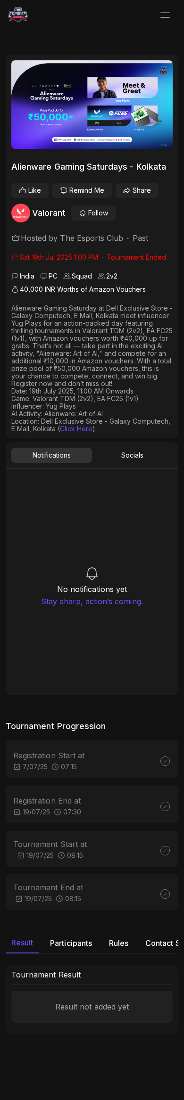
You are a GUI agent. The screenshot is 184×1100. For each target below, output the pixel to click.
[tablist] (92, 455)
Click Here (76, 429)
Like (34, 190)
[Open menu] (165, 15)
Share (142, 190)
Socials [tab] (132, 455)
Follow (98, 213)
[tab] (22, 943)
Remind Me (86, 190)
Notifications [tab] (52, 455)
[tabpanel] (92, 586)
